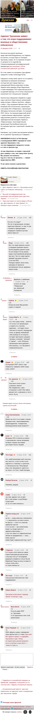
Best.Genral (15, 607)
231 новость (11, 181)
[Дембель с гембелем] (7, 280)
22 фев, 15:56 (26, 415)
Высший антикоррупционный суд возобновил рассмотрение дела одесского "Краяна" (15, 196)
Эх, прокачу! (13, 379)
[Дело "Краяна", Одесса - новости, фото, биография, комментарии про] (4, 182)
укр (28, 20)
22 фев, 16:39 (19, 550)
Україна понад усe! (12, 514)
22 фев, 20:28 (25, 628)
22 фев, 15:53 (19, 362)
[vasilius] (4, 301)
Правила (30, 667)
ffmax (11, 243)
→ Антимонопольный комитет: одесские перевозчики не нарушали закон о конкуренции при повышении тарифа (17, 691)
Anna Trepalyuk (11, 628)
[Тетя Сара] (2, 455)
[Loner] (2, 436)
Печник (10, 217)
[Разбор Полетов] (2, 480)
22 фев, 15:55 (27, 379)
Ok (25, 712)
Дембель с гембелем (21, 279)
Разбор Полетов (11, 480)
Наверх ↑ (5, 669)
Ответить (11, 237)
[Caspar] (2, 362)
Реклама (17, 33)
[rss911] (2, 495)
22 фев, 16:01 (18, 436)
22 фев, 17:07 (18, 575)
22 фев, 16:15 (19, 243)
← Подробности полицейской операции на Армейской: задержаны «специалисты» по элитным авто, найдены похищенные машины (16, 683)
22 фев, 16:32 (16, 495)
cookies (19, 712)
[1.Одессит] (2, 550)
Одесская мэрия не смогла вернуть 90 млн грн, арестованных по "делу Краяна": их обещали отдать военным (16, 203)
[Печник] (3, 218)
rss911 (8, 495)
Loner (8, 436)
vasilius (11, 300)
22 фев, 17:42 (20, 281)
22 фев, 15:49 (22, 217)
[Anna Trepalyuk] (2, 628)
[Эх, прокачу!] (4, 380)
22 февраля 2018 (6, 48)
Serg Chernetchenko (13, 415)
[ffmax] (5, 243)
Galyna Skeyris (11, 590)
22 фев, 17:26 (22, 590)
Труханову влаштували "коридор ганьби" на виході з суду (17, 595)
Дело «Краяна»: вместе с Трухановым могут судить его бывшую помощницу (17, 188)
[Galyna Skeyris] (2, 590)
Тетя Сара (9, 455)
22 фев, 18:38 (25, 607)
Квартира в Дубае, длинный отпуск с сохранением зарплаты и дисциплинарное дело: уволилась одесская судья (10, 14)
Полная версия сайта (6, 706)
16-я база (9, 575)
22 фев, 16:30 (23, 480)
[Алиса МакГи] (5, 319)
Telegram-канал (18, 708)
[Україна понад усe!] (2, 514)
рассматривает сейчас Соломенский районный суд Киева (13, 67)
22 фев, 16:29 (21, 455)
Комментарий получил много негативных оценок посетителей (17, 404)
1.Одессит (9, 550)
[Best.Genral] (5, 607)
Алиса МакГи (14, 317)
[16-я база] (2, 576)
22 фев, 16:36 (25, 514)
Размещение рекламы (18, 706)
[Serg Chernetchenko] (2, 415)
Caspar (8, 362)
